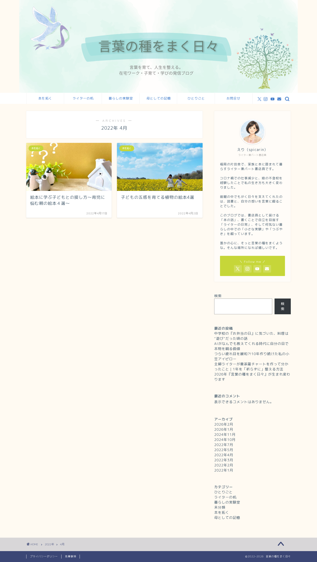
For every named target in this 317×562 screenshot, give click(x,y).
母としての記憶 (158, 98)
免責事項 (70, 556)
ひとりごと (196, 98)
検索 (218, 295)
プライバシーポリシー (44, 556)
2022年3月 (223, 460)
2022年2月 (223, 465)
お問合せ (233, 98)
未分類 (219, 507)
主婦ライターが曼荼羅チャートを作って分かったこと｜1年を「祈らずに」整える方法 (251, 367)
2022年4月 (223, 455)
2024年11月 (225, 434)
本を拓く (45, 98)
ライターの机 (83, 98)
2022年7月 (223, 444)
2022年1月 (223, 470)
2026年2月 (223, 424)
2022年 (49, 544)
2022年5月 (223, 449)
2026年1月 (223, 429)
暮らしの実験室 (121, 98)
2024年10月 (225, 439)
